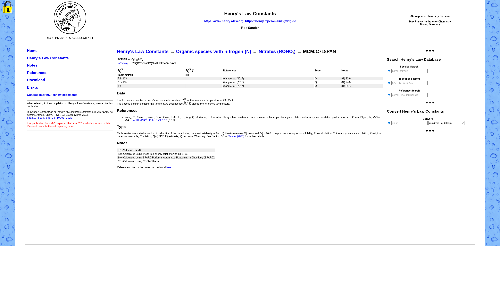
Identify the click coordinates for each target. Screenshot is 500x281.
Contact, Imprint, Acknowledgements (52, 94)
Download (36, 80)
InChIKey (123, 63)
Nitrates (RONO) (277, 51)
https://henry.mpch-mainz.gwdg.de (270, 21)
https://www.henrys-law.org (224, 21)
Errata (32, 87)
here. (169, 167)
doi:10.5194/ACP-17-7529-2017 (149, 120)
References (37, 73)
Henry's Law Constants (48, 58)
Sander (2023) (236, 136)
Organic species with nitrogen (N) (213, 51)
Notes (32, 65)
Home (32, 51)
